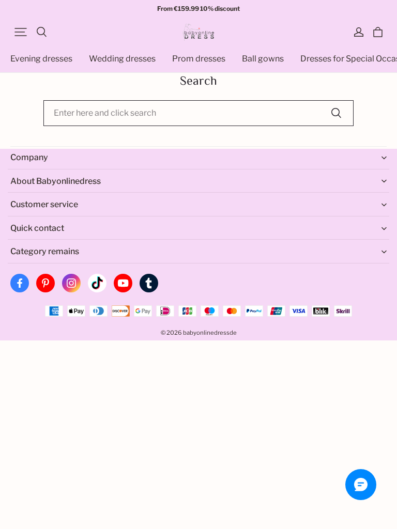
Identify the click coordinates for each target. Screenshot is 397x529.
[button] (20, 32)
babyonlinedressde (210, 332)
